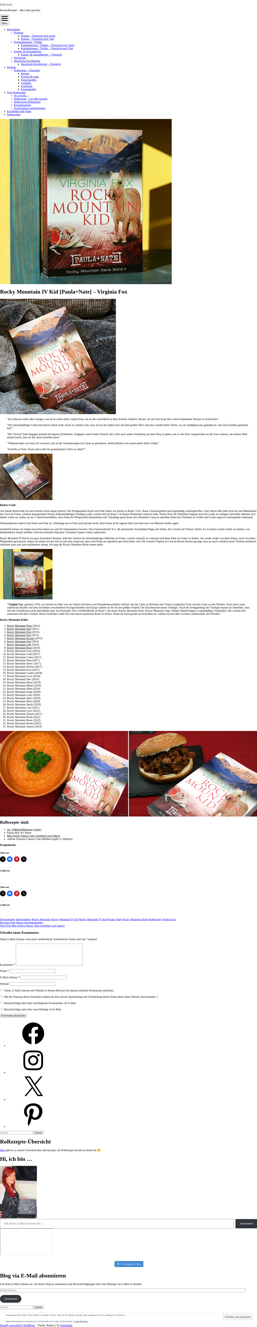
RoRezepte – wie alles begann (30, 98)
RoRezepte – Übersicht (27, 70)
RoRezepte (6, 4)
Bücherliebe (13, 29)
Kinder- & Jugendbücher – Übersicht (41, 54)
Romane (18, 32)
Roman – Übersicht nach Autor (38, 35)
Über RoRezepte (16, 92)
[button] (64, 773)
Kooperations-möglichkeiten (29, 108)
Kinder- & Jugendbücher (27, 51)
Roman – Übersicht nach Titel (37, 38)
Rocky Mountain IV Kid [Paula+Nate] (100, 919)
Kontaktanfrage (22, 105)
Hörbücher (20, 57)
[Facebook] (33, 1045)
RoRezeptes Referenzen (27, 101)
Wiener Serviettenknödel (21, 922)
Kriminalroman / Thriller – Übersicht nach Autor (47, 45)
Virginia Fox (169, 919)
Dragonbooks (7, 919)
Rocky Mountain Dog (19, 632)
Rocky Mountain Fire (19, 641)
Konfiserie (27, 86)
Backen (25, 73)
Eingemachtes (28, 79)
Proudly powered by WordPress (17, 1325)
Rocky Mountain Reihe (135, 919)
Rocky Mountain (41, 919)
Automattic (66, 1325)
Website (4, 983)
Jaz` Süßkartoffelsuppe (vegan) (24, 829)
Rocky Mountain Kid (19, 635)
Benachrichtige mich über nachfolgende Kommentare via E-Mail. (40, 1003)
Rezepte (11, 67)
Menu (4, 23)
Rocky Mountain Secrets (20, 638)
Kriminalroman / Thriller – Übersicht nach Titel (47, 48)
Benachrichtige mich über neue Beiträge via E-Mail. (33, 1009)
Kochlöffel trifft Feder (19, 111)
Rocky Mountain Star (19, 628)
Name (4, 970)
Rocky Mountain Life (19, 644)
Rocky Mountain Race (19, 647)
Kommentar (7, 964)
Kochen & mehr (30, 76)
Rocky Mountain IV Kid (64, 919)
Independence (23, 919)
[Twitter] (33, 1099)
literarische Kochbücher (27, 60)
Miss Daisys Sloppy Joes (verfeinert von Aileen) (33, 835)
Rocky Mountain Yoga (19, 625)
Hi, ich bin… (21, 95)
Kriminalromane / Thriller (28, 42)
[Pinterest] (33, 1126)
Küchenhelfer (28, 89)
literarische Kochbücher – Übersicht (41, 64)
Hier (2, 1150)
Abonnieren (246, 1223)
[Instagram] (33, 1072)
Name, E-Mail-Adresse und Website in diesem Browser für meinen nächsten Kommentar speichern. (59, 990)
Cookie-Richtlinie (80, 1321)
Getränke (26, 83)
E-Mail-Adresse (10, 977)
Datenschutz (14, 114)
